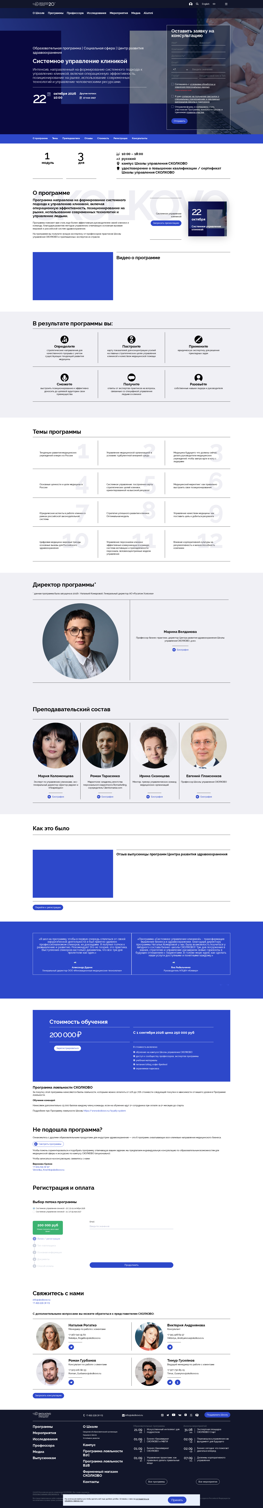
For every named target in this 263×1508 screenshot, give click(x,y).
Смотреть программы (50, 1144)
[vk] (179, 1415)
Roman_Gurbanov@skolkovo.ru (84, 1373)
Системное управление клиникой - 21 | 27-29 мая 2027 (58, 1212)
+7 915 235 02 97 (41, 1166)
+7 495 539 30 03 (41, 1302)
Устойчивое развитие (91, 1438)
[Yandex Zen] (185, 1415)
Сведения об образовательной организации (100, 1432)
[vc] (191, 1415)
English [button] (205, 4)
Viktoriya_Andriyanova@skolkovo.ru (185, 1338)
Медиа (135, 13)
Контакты (91, 1482)
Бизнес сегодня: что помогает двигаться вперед (213, 1449)
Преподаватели (71, 138)
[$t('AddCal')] (49, 94)
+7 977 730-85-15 (176, 1370)
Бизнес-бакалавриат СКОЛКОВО (158, 1449)
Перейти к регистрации (48, 907)
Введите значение (200, 69)
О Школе (38, 13)
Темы (55, 138)
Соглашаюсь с (195, 85)
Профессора (75, 13)
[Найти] (197, 4)
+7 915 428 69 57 (175, 1334)
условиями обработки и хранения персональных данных (195, 85)
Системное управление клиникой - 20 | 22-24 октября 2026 (60, 1208)
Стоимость (103, 138)
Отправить (179, 121)
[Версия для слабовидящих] (214, 4)
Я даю (197, 99)
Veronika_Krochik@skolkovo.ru (48, 1169)
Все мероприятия (207, 1481)
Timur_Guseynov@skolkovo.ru (183, 1373)
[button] (56, 746)
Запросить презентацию (166, 223)
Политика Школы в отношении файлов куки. (104, 1494)
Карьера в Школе (90, 1435)
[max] (162, 1415)
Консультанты (139, 138)
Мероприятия (119, 13)
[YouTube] (173, 1415)
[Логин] (192, 4)
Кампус (89, 1445)
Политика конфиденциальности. (73, 1494)
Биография (182, 649)
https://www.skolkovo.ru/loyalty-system (105, 1110)
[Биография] (177, 1382)
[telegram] (168, 1415)
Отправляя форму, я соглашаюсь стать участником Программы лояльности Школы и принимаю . (199, 110)
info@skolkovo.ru (41, 1299)
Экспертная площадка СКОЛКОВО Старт (209, 1430)
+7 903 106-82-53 (77, 1370)
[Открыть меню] (226, 4)
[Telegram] (71, 1347)
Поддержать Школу (217, 1414)
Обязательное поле (183, 90)
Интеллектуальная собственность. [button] (46, 1494)
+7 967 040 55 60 (77, 1334)
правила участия (195, 112)
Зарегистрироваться (67, 1048)
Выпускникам (44, 1458)
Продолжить (131, 1265)
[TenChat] (196, 1415)
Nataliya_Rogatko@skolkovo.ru (84, 1338)
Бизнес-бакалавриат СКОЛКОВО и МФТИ (158, 1440)
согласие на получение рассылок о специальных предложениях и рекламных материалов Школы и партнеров (197, 99)
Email (92, 1222)
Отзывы (88, 138)
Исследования (96, 13)
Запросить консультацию (48, 1395)
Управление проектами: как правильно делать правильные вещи (163, 1460)
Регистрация (120, 138)
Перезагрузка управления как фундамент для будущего (213, 1440)
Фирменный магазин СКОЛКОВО (100, 1473)
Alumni (148, 13)
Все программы (156, 1481)
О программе (40, 138)
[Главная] (44, 4)
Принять (177, 1500)
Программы (55, 13)
